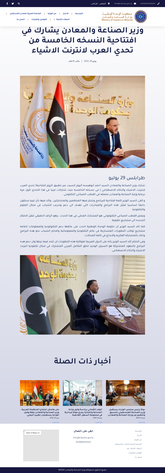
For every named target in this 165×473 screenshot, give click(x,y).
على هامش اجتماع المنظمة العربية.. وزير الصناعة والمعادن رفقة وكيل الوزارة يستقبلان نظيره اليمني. (39, 412)
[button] (19, 4)
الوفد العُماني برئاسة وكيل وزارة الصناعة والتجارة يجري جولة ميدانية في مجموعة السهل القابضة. (83, 412)
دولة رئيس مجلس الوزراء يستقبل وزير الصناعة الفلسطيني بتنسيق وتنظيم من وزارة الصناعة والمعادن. (126, 412)
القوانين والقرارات (39, 20)
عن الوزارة (52, 14)
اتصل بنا (21, 20)
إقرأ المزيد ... (141, 422)
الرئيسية (79, 14)
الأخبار (65, 14)
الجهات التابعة (62, 20)
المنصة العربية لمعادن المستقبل (25, 14)
